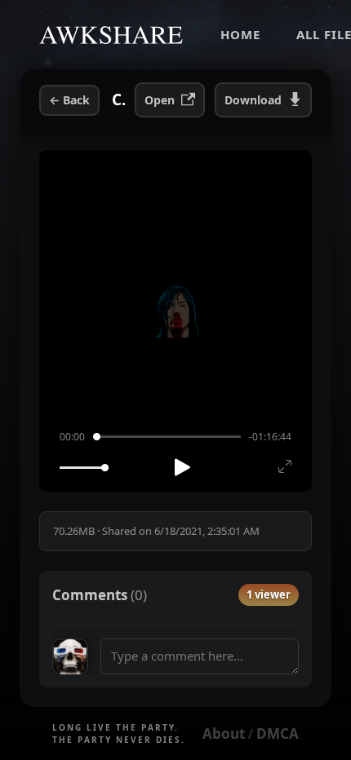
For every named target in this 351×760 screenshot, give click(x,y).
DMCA (277, 733)
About (223, 733)
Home (240, 34)
